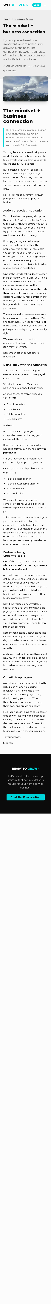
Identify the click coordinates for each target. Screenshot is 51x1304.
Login (37, 5)
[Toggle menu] (45, 5)
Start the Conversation (25, 797)
